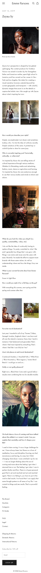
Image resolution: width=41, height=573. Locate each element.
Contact (5, 526)
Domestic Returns (8, 538)
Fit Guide (5, 511)
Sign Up (9, 563)
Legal (4, 522)
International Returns (9, 542)
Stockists (5, 503)
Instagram (5, 507)
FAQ (4, 518)
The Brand (5, 499)
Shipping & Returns (9, 534)
